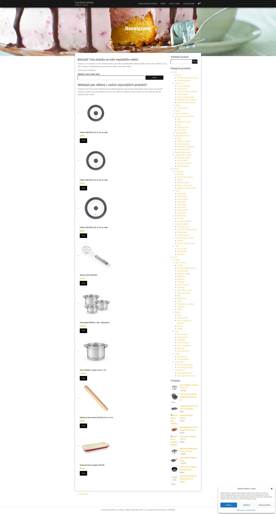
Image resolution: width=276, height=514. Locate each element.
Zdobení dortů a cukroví (183, 155)
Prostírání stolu (180, 216)
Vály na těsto (181, 130)
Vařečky (180, 309)
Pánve (163, 4)
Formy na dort (182, 89)
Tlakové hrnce (180, 370)
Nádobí (177, 312)
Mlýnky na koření (183, 183)
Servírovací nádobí (181, 224)
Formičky (178, 75)
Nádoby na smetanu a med (186, 188)
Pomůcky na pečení (181, 114)
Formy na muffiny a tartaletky (187, 92)
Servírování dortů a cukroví (184, 238)
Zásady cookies (241, 510)
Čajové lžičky (181, 194)
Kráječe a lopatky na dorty (186, 243)
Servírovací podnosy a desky (187, 229)
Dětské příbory (182, 196)
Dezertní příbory (182, 199)
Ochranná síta (182, 356)
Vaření (175, 257)
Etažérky (180, 241)
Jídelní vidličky (182, 205)
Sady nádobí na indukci (185, 367)
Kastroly (180, 326)
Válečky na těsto (183, 127)
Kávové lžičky (181, 207)
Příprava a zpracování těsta (184, 116)
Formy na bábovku (183, 86)
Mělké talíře (181, 254)
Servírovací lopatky (183, 293)
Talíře (177, 246)
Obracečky (180, 282)
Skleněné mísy (182, 232)
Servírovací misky (183, 227)
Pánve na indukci (183, 343)
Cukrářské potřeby (251, 510)
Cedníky (180, 265)
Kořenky (180, 180)
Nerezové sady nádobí (184, 365)
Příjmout (228, 505)
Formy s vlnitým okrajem (185, 97)
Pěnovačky (180, 287)
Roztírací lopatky (182, 166)
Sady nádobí (179, 362)
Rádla (179, 138)
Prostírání (180, 218)
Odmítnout (246, 505)
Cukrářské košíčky (183, 158)
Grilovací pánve (182, 334)
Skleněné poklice (183, 359)
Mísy (178, 119)
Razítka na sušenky (183, 141)
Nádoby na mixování (184, 122)
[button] (272, 489)
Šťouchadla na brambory (185, 304)
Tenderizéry (181, 307)
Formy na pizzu (182, 94)
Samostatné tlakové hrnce (186, 376)
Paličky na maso (182, 285)
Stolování (176, 169)
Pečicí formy (174, 4)
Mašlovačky (181, 276)
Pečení (175, 72)
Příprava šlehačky (181, 133)
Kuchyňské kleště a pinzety (186, 268)
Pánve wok (181, 348)
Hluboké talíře (182, 252)
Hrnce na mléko (182, 318)
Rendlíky (180, 329)
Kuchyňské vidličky (183, 274)
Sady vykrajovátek (183, 144)
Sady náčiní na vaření (184, 290)
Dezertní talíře (182, 249)
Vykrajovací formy (183, 149)
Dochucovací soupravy (185, 177)
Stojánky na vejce (183, 235)
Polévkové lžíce (182, 210)
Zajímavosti (84, 494)
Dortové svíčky (182, 160)
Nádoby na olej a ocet (184, 185)
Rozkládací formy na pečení (186, 100)
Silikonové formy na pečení (186, 103)
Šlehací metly (181, 298)
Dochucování (188, 4)
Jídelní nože (181, 202)
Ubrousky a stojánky (184, 221)
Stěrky (179, 301)
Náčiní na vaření (180, 263)
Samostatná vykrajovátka (186, 147)
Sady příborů (181, 213)
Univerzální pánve (183, 351)
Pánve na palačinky (183, 345)
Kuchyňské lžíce (182, 271)
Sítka (179, 296)
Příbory (177, 191)
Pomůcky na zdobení (184, 163)
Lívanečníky (181, 340)
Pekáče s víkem (182, 108)
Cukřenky (180, 174)
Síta (178, 125)
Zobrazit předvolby (264, 505)
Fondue (177, 260)
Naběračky (180, 279)
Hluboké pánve (182, 337)
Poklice (177, 354)
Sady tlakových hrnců (184, 373)
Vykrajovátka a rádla (147, 4)
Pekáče (177, 105)
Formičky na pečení (183, 80)
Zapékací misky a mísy (183, 152)
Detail (83, 141)
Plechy (177, 111)
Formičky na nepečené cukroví (187, 78)
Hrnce (179, 315)
